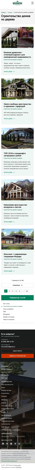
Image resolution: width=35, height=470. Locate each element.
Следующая (16, 285)
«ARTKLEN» (18, 467)
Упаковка (4, 396)
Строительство (5, 424)
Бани (4, 311)
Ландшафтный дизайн (7, 421)
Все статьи (6, 303)
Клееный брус (5, 393)
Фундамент (6, 314)
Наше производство (7, 384)
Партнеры (4, 378)
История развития (6, 369)
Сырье (3, 387)
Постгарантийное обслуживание (10, 430)
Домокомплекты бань (7, 408)
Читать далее (8, 71)
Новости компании (8, 319)
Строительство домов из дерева (13, 59)
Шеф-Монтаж (5, 427)
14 (27, 291)
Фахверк (3, 403)
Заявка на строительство (17, 356)
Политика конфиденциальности (9, 461)
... (22, 291)
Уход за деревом (8, 309)
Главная (3, 12)
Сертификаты (5, 375)
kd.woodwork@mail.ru (8, 346)
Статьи (10, 12)
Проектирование (6, 415)
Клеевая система (6, 390)
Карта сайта (18, 465)
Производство (5, 372)
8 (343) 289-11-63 (7, 341)
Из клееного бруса (6, 406)
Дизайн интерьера (6, 418)
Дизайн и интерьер (8, 317)
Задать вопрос (17, 351)
